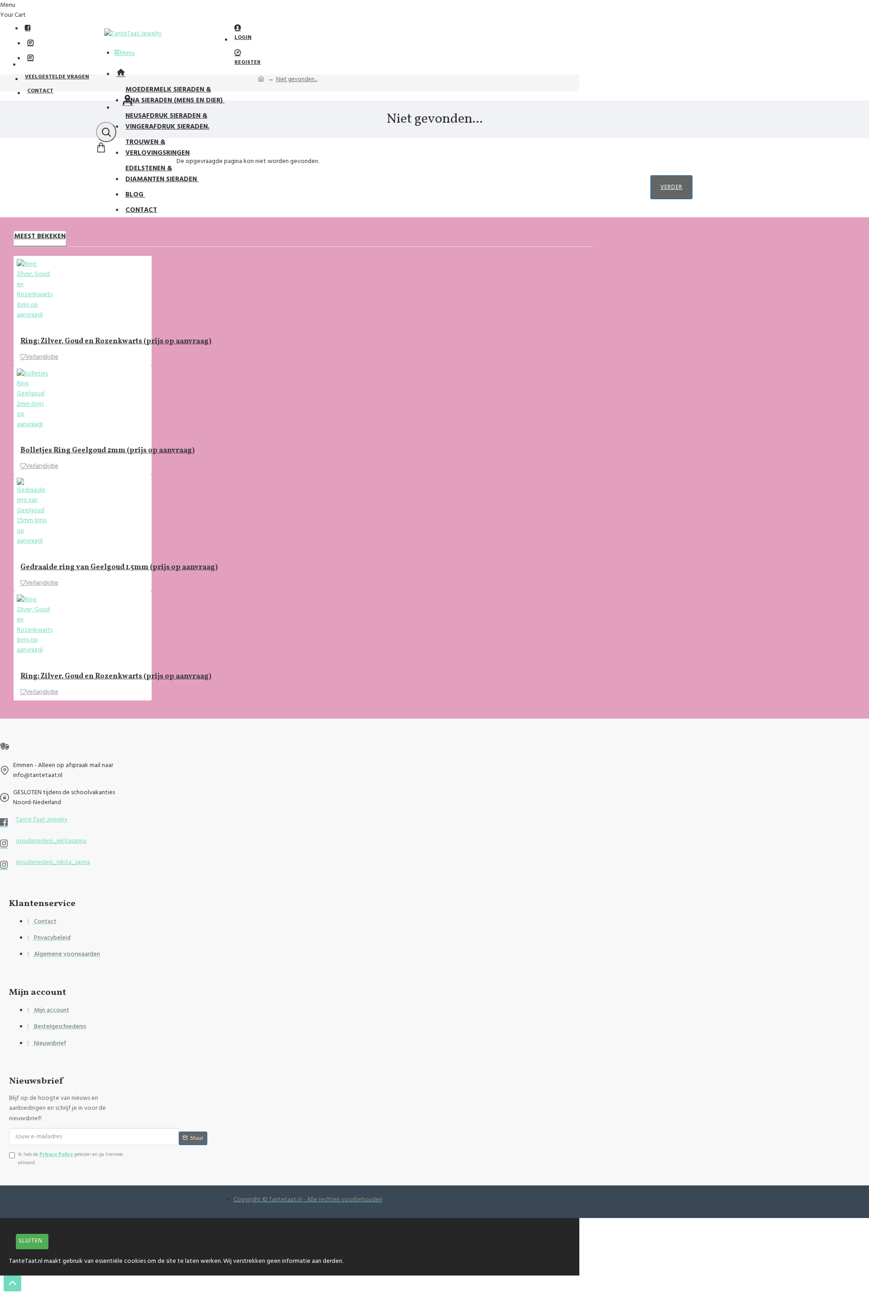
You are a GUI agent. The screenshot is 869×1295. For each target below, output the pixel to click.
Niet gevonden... (296, 79)
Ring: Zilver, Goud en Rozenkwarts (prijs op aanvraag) (115, 341)
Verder (671, 187)
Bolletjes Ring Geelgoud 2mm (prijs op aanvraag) (107, 451)
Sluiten (31, 1241)
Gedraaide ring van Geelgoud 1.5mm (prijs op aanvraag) (119, 567)
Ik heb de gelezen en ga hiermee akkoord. (70, 1158)
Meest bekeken (40, 236)
